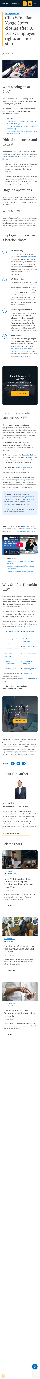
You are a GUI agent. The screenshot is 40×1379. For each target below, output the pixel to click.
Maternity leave (10, 669)
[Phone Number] (25, 3)
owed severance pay (29, 257)
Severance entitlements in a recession (20, 571)
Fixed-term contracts (12, 644)
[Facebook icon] (13, 763)
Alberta (17, 624)
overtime (19, 356)
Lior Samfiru (26, 526)
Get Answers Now (20, 393)
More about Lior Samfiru (11, 834)
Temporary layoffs (11, 639)
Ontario (11, 624)
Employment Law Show (27, 531)
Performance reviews (12, 649)
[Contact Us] (30, 3)
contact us (21, 679)
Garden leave (27, 674)
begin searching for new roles (24, 480)
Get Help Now (20, 721)
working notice (32, 282)
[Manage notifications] (3, 1375)
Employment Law (12, 14)
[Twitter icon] (18, 763)
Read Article (11, 906)
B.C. (25, 624)
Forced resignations (29, 669)
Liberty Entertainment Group (13, 154)
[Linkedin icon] (24, 763)
